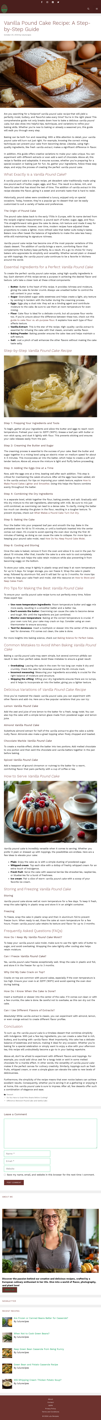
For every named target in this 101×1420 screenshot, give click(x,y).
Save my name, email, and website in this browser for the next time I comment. (51, 1174)
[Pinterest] (52, 2)
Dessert (10, 1095)
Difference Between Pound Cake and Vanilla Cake (27, 1101)
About (50, 1399)
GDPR (50, 1405)
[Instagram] (47, 2)
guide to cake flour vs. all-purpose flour (32, 320)
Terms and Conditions (50, 1412)
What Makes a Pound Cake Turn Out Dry (56, 513)
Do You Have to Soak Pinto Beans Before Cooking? (27, 1098)
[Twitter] (58, 2)
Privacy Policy (50, 1409)
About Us (9, 1290)
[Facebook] (41, 2)
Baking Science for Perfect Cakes (75, 638)
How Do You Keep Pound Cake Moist (65, 538)
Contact (50, 1402)
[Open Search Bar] (88, 9)
